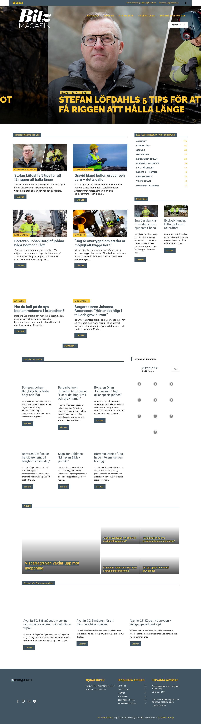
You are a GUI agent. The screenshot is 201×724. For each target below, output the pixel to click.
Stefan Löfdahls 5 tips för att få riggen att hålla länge (84, 105)
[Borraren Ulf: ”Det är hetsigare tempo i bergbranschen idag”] (37, 442)
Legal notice (120, 717)
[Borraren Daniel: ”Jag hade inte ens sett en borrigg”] (109, 442)
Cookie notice (150, 717)
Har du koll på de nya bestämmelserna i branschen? (39, 309)
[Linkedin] (29, 701)
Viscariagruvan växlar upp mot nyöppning (165, 687)
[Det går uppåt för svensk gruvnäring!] (159, 559)
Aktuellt (79, 235)
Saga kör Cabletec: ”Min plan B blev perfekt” (70, 457)
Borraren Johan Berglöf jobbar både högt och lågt (39, 243)
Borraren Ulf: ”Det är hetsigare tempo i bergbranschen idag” (36, 457)
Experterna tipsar (28, 92)
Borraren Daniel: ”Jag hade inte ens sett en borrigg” (108, 457)
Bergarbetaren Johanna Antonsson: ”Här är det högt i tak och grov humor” (98, 311)
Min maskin (21, 235)
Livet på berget (83, 169)
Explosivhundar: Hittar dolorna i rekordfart (175, 224)
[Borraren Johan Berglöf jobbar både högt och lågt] (40, 223)
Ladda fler (69, 346)
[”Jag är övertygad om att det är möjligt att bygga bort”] (100, 223)
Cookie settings (167, 717)
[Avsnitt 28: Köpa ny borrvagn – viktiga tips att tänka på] (154, 604)
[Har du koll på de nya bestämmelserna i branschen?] (40, 289)
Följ (175, 369)
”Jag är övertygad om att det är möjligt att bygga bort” (99, 243)
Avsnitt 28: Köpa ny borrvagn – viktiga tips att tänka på (151, 622)
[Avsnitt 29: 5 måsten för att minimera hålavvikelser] (100, 604)
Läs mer (20, 197)
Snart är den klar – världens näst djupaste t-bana (145, 224)
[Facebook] (18, 701)
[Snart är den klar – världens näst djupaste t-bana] (146, 211)
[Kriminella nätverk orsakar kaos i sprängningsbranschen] (120, 559)
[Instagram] (23, 701)
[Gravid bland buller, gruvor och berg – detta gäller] (100, 157)
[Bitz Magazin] (55, 2)
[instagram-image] (139, 383)
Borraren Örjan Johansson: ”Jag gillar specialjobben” (108, 391)
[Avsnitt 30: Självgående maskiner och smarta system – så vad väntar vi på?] (47, 604)
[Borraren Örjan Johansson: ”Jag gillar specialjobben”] (109, 376)
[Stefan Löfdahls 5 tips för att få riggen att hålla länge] (100, 65)
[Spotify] (35, 701)
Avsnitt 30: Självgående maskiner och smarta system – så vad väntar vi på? (47, 624)
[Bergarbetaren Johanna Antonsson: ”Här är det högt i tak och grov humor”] (100, 289)
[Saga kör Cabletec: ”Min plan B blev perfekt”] (73, 442)
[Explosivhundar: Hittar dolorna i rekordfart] (176, 211)
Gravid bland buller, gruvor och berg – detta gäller (99, 177)
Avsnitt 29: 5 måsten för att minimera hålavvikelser (95, 622)
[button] (185, 3)
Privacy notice (135, 717)
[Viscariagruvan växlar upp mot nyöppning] (61, 544)
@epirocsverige (150, 367)
